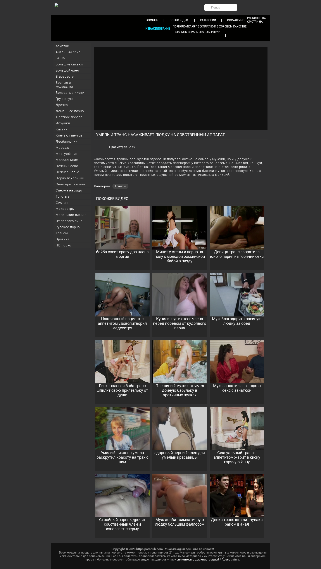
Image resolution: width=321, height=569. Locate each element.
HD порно (63, 245)
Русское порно (68, 227)
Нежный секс (67, 166)
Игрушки (63, 123)
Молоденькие (67, 160)
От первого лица (69, 221)
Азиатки (62, 46)
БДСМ (61, 58)
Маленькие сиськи (71, 215)
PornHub (151, 20)
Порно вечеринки (70, 178)
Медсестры (65, 209)
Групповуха (65, 99)
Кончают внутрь (69, 135)
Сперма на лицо (69, 190)
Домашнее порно (70, 111)
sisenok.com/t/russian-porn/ (197, 32)
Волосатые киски (70, 93)
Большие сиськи (69, 64)
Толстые (62, 196)
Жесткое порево (69, 117)
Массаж (62, 148)
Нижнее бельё (67, 172)
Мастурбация (67, 154)
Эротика (62, 239)
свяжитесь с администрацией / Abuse (203, 559)
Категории (208, 20)
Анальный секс (68, 52)
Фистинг (62, 203)
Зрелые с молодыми (64, 85)
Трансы (62, 233)
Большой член (67, 70)
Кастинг (62, 129)
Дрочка (62, 105)
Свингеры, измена (71, 184)
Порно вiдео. (179, 20)
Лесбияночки (66, 142)
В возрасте (65, 77)
